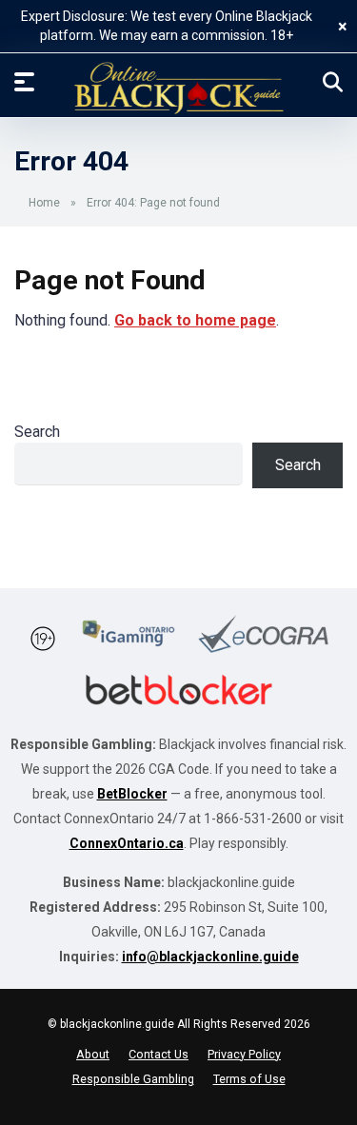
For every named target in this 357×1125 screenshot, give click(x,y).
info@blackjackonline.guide (210, 956)
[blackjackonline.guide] (179, 88)
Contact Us (158, 1054)
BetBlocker (132, 793)
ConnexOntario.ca (126, 843)
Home (44, 202)
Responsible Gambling (133, 1079)
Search (37, 432)
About (92, 1054)
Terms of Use (249, 1079)
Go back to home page (195, 320)
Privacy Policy (244, 1054)
